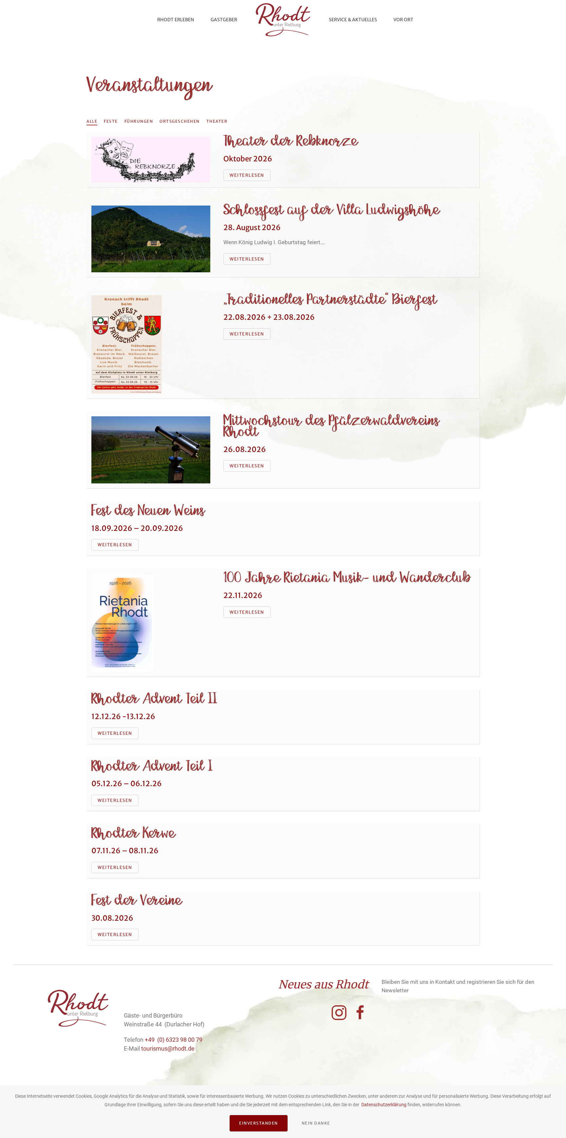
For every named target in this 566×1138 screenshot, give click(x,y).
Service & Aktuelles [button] (353, 20)
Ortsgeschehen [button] (180, 121)
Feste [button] (111, 121)
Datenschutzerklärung (383, 1104)
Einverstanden (258, 1123)
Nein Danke (316, 1123)
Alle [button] (91, 121)
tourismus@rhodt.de (168, 1048)
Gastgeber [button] (224, 20)
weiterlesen (247, 175)
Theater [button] (217, 121)
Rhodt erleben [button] (175, 20)
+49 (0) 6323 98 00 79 (173, 1039)
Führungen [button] (138, 121)
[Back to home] (283, 19)
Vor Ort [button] (403, 20)
